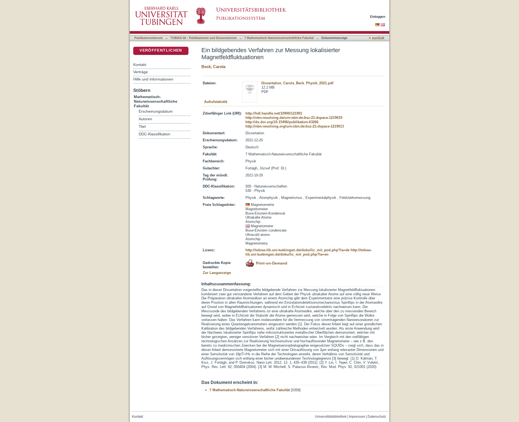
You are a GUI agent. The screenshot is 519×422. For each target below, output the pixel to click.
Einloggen (377, 16)
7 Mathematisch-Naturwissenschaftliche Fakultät (279, 37)
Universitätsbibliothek (331, 416)
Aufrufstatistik (215, 102)
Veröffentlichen (160, 50)
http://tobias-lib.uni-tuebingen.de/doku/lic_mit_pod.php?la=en (308, 252)
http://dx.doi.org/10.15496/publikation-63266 (281, 122)
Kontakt (139, 64)
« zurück (376, 38)
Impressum (357, 416)
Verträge (140, 72)
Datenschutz (377, 416)
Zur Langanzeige (217, 273)
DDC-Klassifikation (154, 134)
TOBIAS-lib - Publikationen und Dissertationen (203, 37)
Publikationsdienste (148, 37)
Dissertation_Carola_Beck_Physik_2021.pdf (297, 83)
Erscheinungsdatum (156, 111)
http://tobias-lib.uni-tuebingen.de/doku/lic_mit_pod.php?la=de (297, 250)
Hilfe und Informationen (153, 79)
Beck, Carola (213, 66)
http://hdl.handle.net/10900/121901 (273, 113)
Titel (142, 127)
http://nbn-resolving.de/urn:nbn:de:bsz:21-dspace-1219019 (293, 118)
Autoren (145, 119)
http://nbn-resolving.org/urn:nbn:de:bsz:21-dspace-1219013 (294, 126)
